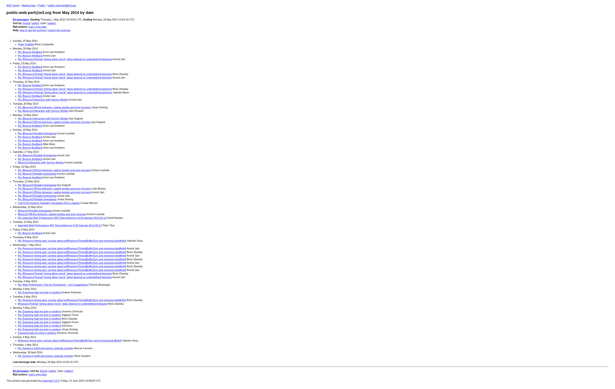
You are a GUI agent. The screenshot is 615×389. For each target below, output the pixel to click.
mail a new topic (38, 26)
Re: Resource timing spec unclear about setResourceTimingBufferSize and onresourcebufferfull (72, 240)
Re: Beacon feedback (30, 52)
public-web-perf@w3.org (62, 5)
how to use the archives (33, 30)
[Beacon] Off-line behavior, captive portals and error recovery (52, 214)
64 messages (21, 19)
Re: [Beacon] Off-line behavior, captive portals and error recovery (54, 107)
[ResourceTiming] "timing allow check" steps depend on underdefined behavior (62, 303)
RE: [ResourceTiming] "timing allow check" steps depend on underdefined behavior (65, 92)
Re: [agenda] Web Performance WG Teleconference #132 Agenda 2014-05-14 (62, 218)
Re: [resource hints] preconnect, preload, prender (45, 348)
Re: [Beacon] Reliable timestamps (37, 133)
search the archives (59, 30)
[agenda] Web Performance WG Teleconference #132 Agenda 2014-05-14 (60, 225)
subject (52, 23)
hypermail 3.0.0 (50, 380)
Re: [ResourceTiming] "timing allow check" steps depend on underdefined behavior (65, 59)
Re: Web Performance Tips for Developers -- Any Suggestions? (53, 284)
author (35, 23)
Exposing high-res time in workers (37, 333)
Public (41, 5)
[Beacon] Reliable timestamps (35, 210)
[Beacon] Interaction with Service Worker (41, 162)
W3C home (12, 5)
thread (26, 23)
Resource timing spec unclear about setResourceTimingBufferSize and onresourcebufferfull (70, 340)
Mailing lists (28, 5)
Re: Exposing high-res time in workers (39, 292)
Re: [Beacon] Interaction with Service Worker (43, 99)
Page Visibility (26, 44)
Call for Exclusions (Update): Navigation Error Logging (49, 203)
